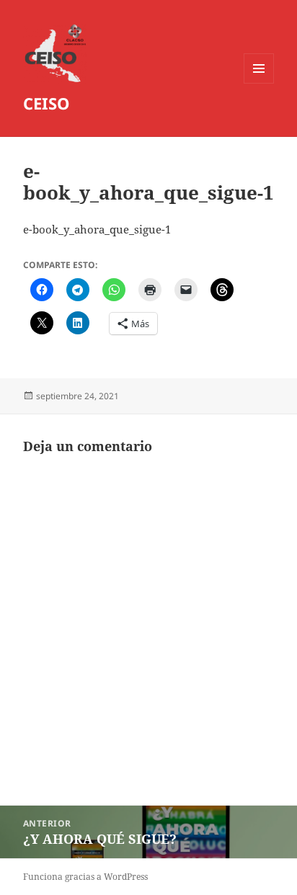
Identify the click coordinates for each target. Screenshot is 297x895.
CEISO (46, 103)
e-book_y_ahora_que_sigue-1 (97, 229)
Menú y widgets (259, 83)
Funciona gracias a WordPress (85, 876)
